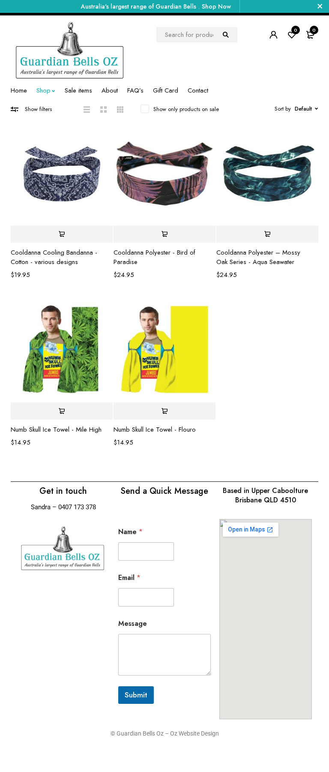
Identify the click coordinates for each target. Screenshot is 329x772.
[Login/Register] (273, 35)
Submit (136, 695)
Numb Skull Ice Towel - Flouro (155, 429)
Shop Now (216, 6)
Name (130, 532)
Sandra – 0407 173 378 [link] (63, 507)
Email (129, 578)
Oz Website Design (194, 733)
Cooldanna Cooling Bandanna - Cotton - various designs (54, 257)
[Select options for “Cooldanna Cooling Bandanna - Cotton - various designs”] (62, 234)
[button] (164, 234)
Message (132, 623)
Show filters (38, 109)
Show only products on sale (186, 109)
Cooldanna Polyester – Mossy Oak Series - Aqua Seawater (258, 257)
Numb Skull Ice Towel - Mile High (56, 429)
